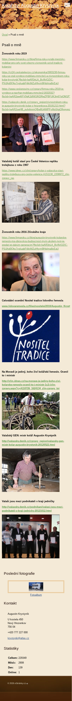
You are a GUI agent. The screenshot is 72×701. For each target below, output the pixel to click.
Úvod (5, 34)
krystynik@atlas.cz (18, 638)
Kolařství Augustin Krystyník (30, 5)
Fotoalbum (36, 594)
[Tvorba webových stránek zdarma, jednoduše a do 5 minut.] (27, 683)
